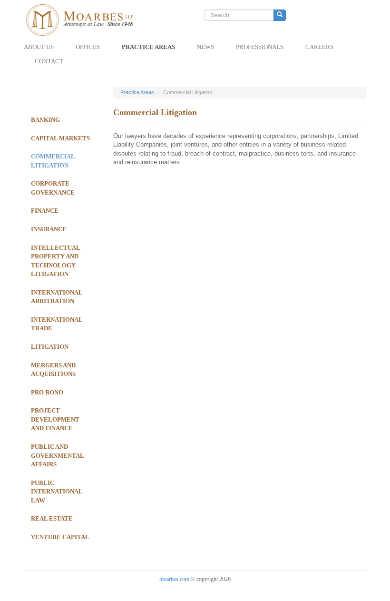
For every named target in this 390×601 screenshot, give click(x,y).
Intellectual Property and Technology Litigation (55, 261)
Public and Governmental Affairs (57, 455)
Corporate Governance (53, 188)
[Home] (90, 20)
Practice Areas (148, 46)
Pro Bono (47, 392)
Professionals (259, 46)
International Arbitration (56, 297)
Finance (44, 210)
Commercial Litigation (53, 161)
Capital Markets (60, 138)
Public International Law (56, 491)
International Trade (56, 324)
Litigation (49, 346)
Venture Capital (60, 537)
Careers (319, 46)
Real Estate (52, 518)
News (205, 46)
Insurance (49, 229)
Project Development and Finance (55, 419)
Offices (88, 46)
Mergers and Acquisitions (53, 370)
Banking (45, 119)
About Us (39, 46)
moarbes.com (174, 579)
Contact (49, 61)
